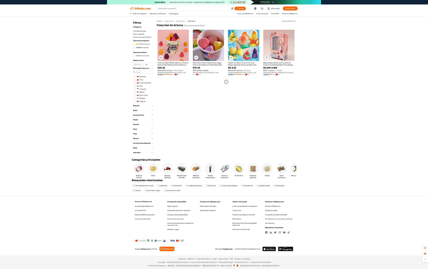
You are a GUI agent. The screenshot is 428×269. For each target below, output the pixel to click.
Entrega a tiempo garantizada (177, 215)
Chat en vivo (237, 210)
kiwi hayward (280, 185)
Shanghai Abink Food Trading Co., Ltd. (206, 72)
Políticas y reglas (173, 229)
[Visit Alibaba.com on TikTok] (288, 232)
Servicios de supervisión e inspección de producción (180, 224)
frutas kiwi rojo (248, 185)
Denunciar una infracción (241, 229)
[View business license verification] (234, 266)
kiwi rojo (138, 190)
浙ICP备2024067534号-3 (271, 266)
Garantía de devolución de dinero (178, 210)
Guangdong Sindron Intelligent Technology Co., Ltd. (278, 72)
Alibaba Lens (145, 249)
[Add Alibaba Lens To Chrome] (166, 249)
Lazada (214, 259)
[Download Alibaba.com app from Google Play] (285, 249)
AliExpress (182, 259)
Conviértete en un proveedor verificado (278, 219)
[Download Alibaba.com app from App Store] (269, 249)
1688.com (191, 259)
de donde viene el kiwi (173, 190)
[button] (232, 8)
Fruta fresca (180, 21)
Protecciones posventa (175, 219)
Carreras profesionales (143, 219)
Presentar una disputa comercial (244, 215)
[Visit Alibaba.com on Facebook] (266, 232)
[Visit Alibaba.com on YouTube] (284, 232)
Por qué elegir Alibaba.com (144, 206)
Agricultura (169, 21)
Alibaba (159, 21)
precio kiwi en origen (153, 190)
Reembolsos (237, 219)
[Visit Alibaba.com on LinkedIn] (271, 232)
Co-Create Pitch (140, 210)
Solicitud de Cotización (208, 210)
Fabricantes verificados (208, 206)
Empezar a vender (271, 210)
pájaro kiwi (163, 185)
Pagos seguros (172, 206)
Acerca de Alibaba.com (143, 201)
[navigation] (143, 87)
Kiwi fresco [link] (191, 21)
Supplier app (228, 249)
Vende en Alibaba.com (272, 206)
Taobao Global (223, 259)
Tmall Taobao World (203, 259)
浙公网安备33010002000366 (250, 266)
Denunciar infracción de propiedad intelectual (245, 224)
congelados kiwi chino (195, 185)
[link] (425, 248)
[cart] (262, 9)
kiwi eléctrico (177, 185)
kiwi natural (212, 185)
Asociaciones (269, 223)
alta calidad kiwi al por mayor (144, 185)
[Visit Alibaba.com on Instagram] (279, 232)
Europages (246, 259)
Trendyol (238, 259)
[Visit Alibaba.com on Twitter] (275, 232)
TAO (231, 259)
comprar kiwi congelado (229, 185)
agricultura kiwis (264, 185)
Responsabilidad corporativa (144, 215)
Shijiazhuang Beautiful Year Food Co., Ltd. (172, 72)
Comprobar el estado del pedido (276, 215)
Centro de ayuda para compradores (245, 206)
